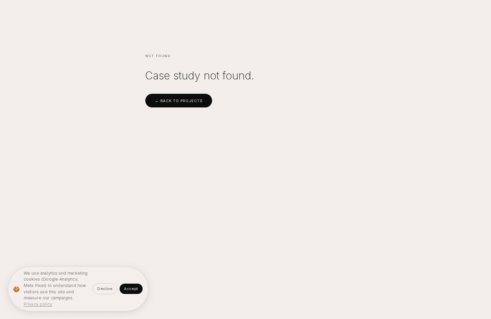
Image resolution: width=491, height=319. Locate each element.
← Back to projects (179, 100)
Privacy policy (38, 304)
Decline (104, 288)
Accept (131, 288)
